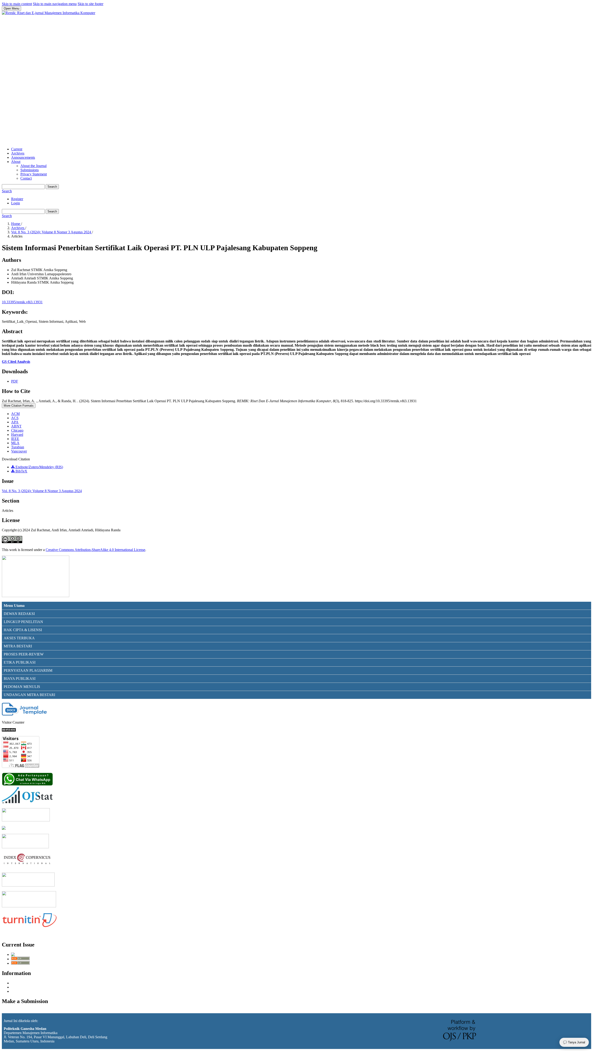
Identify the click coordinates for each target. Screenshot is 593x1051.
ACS (15, 418)
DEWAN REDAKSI (19, 614)
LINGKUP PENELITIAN (23, 622)
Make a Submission (16, 1011)
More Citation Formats (19, 405)
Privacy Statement (33, 174)
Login (15, 203)
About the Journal (33, 166)
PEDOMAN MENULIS (22, 687)
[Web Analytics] (9, 730)
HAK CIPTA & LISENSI (23, 630)
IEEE (15, 439)
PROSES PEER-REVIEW (24, 654)
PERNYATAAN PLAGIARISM (28, 670)
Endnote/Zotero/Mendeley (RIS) (39, 467)
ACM (15, 414)
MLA (15, 443)
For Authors (20, 987)
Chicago (17, 430)
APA (15, 422)
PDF (14, 381)
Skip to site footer (90, 4)
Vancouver (19, 451)
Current (16, 149)
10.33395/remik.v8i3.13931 (22, 302)
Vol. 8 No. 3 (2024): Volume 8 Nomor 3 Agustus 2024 (51, 232)
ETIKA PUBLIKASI (19, 662)
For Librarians (21, 991)
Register (17, 199)
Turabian (17, 447)
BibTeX (21, 471)
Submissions (29, 170)
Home (16, 224)
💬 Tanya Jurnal (574, 1042)
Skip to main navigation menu (55, 4)
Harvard (17, 435)
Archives (17, 153)
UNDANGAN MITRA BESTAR (29, 695)
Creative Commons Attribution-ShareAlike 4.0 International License (95, 550)
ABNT (16, 426)
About (15, 162)
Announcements (23, 157)
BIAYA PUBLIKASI (19, 679)
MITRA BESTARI (18, 646)
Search (52, 186)
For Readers (20, 983)
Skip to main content (17, 4)
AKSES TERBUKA (19, 638)
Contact (26, 178)
